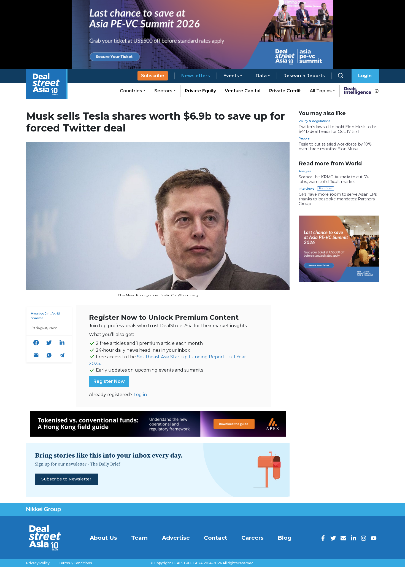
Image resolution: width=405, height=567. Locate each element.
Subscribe (152, 75)
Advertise (176, 537)
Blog (284, 537)
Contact (215, 537)
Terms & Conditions (75, 563)
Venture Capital (242, 90)
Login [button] (365, 75)
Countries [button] (131, 90)
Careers (252, 537)
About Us (103, 537)
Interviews (306, 188)
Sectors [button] (163, 90)
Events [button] (231, 75)
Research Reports (304, 75)
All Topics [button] (321, 90)
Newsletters (195, 75)
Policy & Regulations (314, 121)
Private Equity (200, 90)
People (304, 138)
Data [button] (261, 75)
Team (139, 537)
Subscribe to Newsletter (66, 479)
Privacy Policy (38, 563)
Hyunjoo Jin (40, 313)
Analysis (305, 171)
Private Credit (285, 90)
